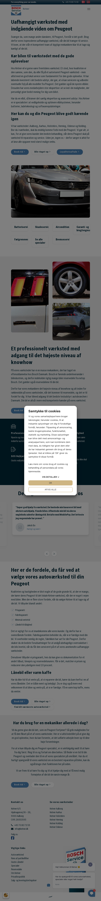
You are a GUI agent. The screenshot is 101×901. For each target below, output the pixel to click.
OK (50, 483)
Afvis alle (50, 489)
